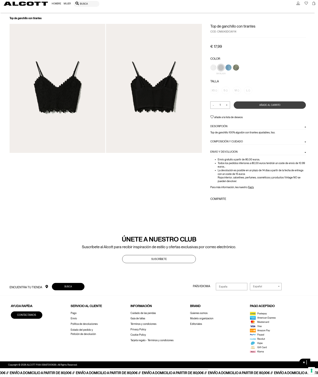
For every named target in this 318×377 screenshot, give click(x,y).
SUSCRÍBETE (159, 259)
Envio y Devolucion (224, 151)
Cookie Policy (138, 334)
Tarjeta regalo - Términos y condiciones (152, 340)
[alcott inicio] (26, 4)
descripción (218, 126)
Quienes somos (199, 313)
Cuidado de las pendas (143, 313)
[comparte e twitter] (218, 206)
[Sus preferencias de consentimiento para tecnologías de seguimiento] (311, 370)
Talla (214, 81)
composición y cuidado (226, 141)
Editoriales (196, 323)
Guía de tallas (137, 318)
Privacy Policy (138, 329)
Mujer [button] (67, 3)
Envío (74, 318)
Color (215, 58)
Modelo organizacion (201, 318)
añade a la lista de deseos (228, 117)
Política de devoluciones (84, 323)
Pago (74, 313)
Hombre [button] (56, 3)
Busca (68, 286)
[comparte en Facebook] (212, 206)
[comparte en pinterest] (224, 206)
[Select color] (236, 73)
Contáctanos (26, 314)
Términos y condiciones (143, 323)
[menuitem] (56, 3)
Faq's (251, 187)
